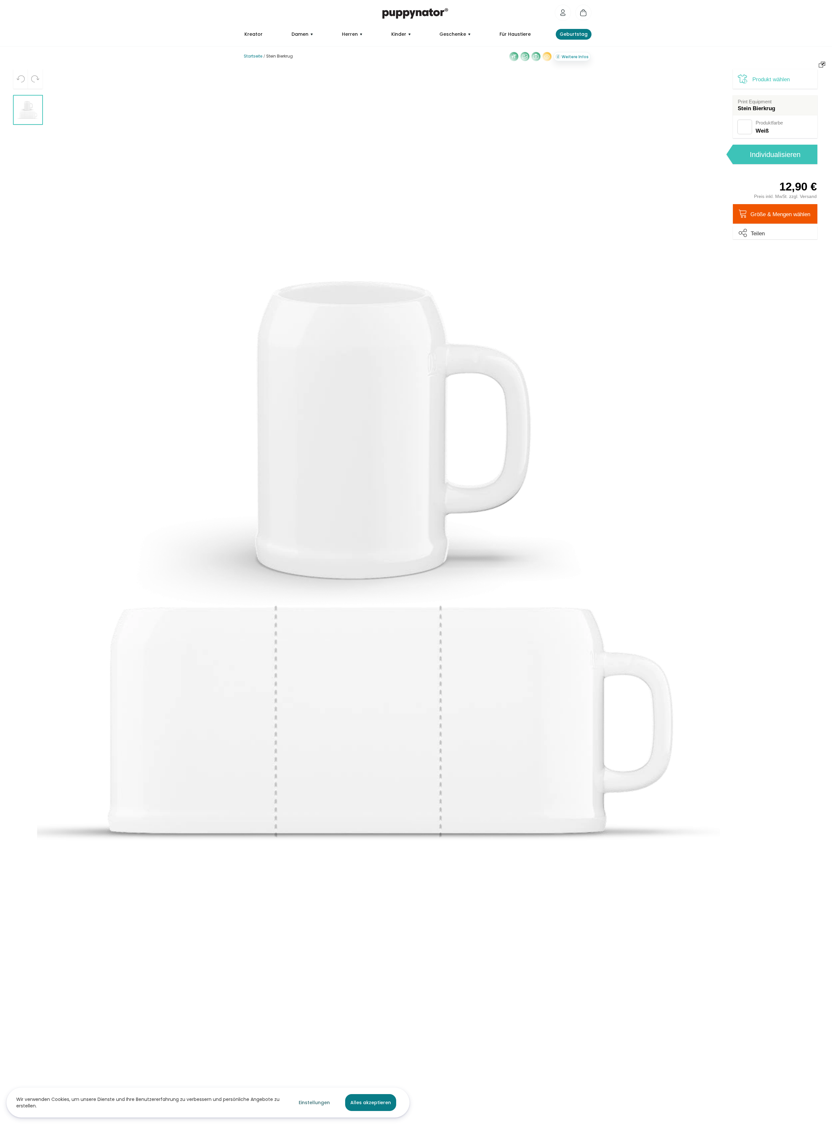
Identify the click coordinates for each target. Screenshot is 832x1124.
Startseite (253, 56)
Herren (350, 34)
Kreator (253, 34)
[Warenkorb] (583, 13)
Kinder (398, 34)
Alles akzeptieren (370, 1102)
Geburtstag (574, 34)
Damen (300, 34)
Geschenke (452, 34)
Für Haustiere (515, 34)
